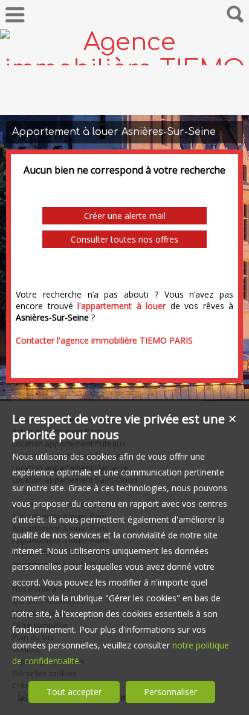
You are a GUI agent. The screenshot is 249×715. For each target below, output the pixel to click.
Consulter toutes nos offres (124, 239)
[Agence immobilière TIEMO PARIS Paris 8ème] (124, 95)
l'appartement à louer (121, 306)
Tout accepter (74, 691)
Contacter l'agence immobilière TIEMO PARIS (104, 340)
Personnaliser (170, 691)
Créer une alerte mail (125, 215)
